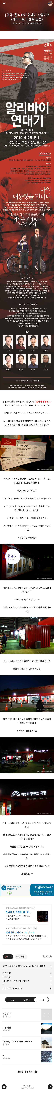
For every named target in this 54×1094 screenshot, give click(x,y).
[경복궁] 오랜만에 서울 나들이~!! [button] (27, 1043)
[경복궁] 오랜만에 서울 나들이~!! (16, 980)
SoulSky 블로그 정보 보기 (50, 3)
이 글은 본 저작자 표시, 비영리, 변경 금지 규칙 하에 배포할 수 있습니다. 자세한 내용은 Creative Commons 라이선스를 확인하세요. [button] (47, 956)
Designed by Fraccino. (27, 1088)
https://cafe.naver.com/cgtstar (19, 928)
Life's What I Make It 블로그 (4, 1086)
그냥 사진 (6, 976)
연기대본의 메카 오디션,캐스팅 (20, 932)
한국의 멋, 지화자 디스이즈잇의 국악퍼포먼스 (18, 912)
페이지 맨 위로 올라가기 (50, 1086)
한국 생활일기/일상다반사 (34, 23)
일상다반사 (23, 966)
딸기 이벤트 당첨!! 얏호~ (12, 988)
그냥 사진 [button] (27, 1029)
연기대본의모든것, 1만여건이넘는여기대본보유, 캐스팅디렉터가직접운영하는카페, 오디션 (26, 938)
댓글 (12, 1000)
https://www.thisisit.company (18, 908)
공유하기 (27, 1000)
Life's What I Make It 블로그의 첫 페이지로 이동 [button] (27, 3)
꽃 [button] (27, 1057)
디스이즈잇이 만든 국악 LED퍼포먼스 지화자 (18, 917)
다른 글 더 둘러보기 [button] (25, 1071)
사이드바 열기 (4, 3)
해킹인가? (7, 973)
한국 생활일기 (9, 966)
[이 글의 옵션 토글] (11, 956)
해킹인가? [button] (27, 1015)
